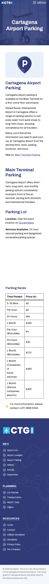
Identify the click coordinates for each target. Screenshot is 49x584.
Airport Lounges (14, 455)
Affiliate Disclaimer (16, 535)
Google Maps (26, 222)
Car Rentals (13, 492)
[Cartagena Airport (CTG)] (6, 2)
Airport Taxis (13, 502)
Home (10, 525)
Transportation (14, 497)
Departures (12, 474)
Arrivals (10, 470)
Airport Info (12, 450)
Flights (10, 507)
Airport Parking (14, 460)
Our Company (13, 549)
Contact (11, 530)
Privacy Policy (14, 544)
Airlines (10, 465)
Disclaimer (12, 539)
